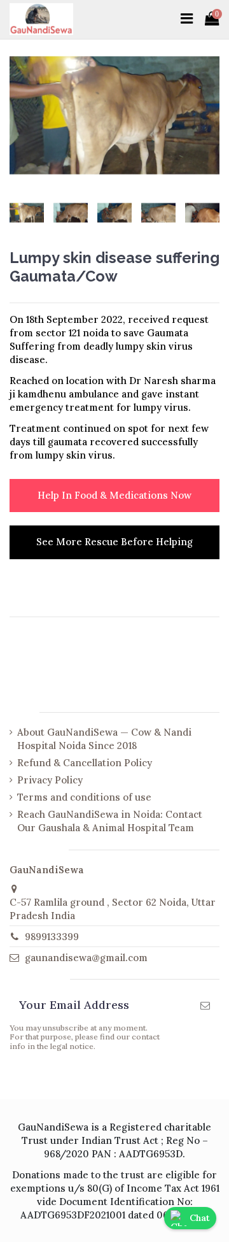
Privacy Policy (50, 780)
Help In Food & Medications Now (114, 495)
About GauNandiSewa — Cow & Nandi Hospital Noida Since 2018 (104, 739)
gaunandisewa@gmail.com (86, 958)
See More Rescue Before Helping (114, 542)
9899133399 (52, 937)
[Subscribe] (205, 1006)
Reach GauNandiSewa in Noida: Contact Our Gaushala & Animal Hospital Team (109, 821)
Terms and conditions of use (84, 797)
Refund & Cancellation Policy (84, 763)
